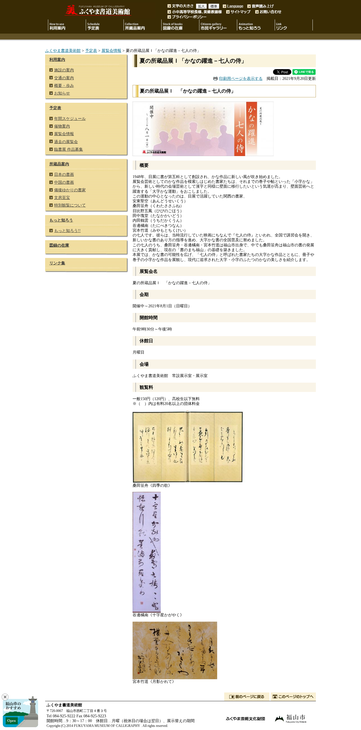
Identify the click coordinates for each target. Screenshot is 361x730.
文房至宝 (62, 197)
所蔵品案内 (59, 164)
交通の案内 (64, 78)
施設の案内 (64, 70)
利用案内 (57, 59)
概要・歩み (64, 85)
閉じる (5, 697)
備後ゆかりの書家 (70, 190)
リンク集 (57, 263)
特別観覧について (70, 205)
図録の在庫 (59, 245)
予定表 (91, 50)
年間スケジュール (70, 118)
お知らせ (62, 93)
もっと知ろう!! (67, 230)
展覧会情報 (111, 50)
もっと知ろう (61, 220)
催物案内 (62, 126)
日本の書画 (64, 174)
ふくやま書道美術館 (63, 50)
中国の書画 (64, 182)
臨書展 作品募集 (68, 149)
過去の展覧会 (66, 141)
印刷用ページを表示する (241, 78)
